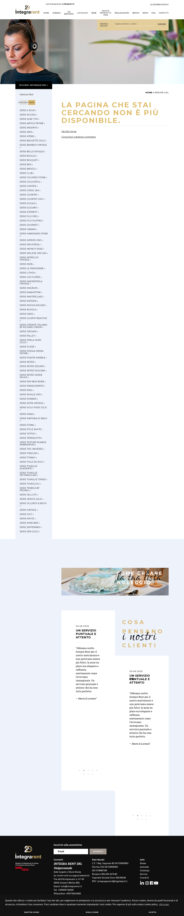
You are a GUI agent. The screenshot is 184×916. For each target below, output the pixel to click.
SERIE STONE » (28, 425)
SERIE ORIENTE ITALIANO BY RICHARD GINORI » (33, 326)
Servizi (143, 874)
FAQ (153, 13)
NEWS (145, 13)
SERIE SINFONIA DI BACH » (33, 419)
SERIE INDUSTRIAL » (31, 244)
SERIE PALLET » (28, 336)
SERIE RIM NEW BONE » (33, 381)
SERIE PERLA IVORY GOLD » (30, 341)
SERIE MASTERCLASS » (32, 296)
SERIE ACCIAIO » (28, 115)
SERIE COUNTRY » (29, 195)
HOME (46, 13)
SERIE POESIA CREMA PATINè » (31, 352)
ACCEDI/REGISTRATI (159, 5)
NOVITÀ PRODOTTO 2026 (105, 13)
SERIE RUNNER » (29, 399)
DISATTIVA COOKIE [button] (31, 912)
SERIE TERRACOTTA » (31, 438)
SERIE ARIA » (26, 132)
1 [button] (79, 770)
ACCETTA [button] (152, 912)
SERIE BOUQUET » (29, 160)
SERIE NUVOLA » (29, 309)
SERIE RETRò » (28, 362)
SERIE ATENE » (28, 136)
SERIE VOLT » (27, 514)
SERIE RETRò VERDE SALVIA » (31, 376)
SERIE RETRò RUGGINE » (33, 370)
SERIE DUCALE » (28, 203)
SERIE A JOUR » (28, 110)
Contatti (144, 877)
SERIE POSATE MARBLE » (33, 358)
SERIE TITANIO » (28, 457)
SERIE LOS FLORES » (31, 277)
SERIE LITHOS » (28, 273)
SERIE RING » (27, 390)
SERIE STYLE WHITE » (31, 429)
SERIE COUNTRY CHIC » (32, 199)
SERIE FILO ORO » (29, 216)
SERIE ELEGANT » (29, 208)
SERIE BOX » (26, 164)
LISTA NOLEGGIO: (60, 4)
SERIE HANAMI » (28, 229)
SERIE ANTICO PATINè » (32, 123)
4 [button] (92, 770)
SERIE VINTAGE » (29, 510)
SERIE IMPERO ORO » (31, 240)
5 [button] (96, 770)
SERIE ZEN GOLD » (30, 531)
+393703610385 (73, 893)
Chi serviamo (69, 13)
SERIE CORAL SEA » (30, 190)
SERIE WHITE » (28, 518)
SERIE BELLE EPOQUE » (32, 151)
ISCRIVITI (98, 851)
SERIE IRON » (27, 264)
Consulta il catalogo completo (78, 137)
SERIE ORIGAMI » (29, 331)
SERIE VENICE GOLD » (31, 499)
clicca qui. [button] (164, 904)
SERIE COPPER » (29, 186)
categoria (23, 102)
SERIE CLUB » (27, 173)
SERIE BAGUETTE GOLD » (33, 140)
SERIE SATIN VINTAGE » (32, 403)
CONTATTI (164, 13)
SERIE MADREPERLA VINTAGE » (31, 282)
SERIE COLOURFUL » (31, 182)
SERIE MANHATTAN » (31, 292)
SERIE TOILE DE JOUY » (32, 462)
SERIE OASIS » (27, 314)
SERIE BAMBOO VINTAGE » (33, 146)
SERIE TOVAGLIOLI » (30, 484)
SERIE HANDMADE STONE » (34, 234)
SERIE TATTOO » (28, 434)
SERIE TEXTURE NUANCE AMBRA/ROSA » (33, 443)
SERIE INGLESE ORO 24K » (34, 253)
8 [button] (92, 774)
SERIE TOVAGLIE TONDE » (33, 479)
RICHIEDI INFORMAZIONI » (33, 85)
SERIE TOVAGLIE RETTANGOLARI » (29, 474)
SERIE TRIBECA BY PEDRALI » (29, 489)
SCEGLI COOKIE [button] (92, 912)
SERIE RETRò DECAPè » (32, 366)
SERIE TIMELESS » (29, 453)
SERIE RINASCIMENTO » (32, 386)
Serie (93, 13)
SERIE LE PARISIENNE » (32, 268)
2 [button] (83, 770)
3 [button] (88, 770)
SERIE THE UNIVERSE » (32, 449)
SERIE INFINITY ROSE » (32, 249)
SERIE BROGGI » (28, 169)
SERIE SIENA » (27, 414)
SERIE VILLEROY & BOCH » (33, 504)
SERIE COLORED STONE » (33, 177)
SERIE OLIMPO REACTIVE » (33, 319)
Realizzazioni (122, 13)
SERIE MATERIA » (29, 301)
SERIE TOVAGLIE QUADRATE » (28, 467)
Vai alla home (68, 131)
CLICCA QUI (128, 591)
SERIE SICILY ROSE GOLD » (33, 408)
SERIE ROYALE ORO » (31, 394)
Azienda (56, 13)
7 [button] (88, 774)
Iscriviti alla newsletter (68, 844)
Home (143, 863)
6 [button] (83, 774)
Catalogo (82, 13)
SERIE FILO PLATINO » (32, 221)
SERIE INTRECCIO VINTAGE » (29, 258)
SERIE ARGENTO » (29, 128)
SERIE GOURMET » (29, 225)
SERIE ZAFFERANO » (31, 527)
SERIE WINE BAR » (30, 523)
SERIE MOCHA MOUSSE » (33, 305)
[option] (88, 655)
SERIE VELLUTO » (29, 495)
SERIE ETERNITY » (29, 212)
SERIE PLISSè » (28, 347)
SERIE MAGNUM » (29, 288)
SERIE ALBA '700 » (29, 119)
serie (31, 102)
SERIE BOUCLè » (28, 156)
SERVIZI (135, 13)
